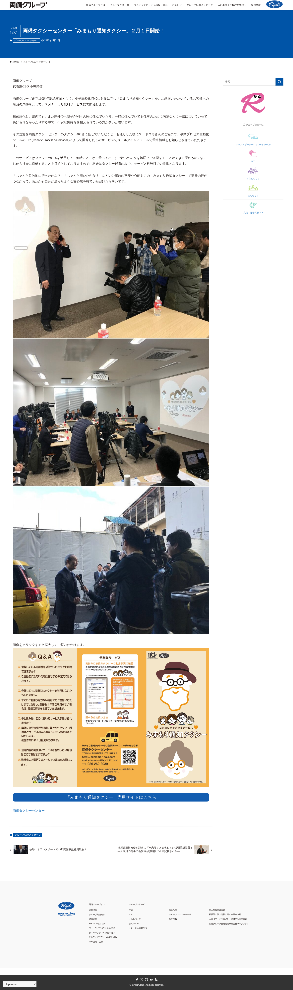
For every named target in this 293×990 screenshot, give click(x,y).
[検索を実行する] (279, 82)
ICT (130, 914)
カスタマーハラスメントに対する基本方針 (228, 919)
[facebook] (137, 979)
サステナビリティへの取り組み (103, 937)
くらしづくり (135, 919)
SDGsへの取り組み (97, 923)
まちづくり (134, 923)
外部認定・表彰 (96, 942)
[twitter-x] (142, 979)
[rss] (156, 979)
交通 (131, 910)
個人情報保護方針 (217, 910)
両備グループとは (97, 904)
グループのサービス (138, 904)
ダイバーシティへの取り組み (102, 933)
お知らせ (173, 910)
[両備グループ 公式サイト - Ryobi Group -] (28, 7)
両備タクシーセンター (29, 810)
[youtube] (151, 979)
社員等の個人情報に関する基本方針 (225, 914)
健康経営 (93, 919)
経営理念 (93, 910)
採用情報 (173, 919)
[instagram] (146, 979)
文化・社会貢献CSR (138, 928)
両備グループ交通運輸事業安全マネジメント (229, 924)
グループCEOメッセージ (26, 40)
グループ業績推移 (97, 914)
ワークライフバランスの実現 (102, 928)
